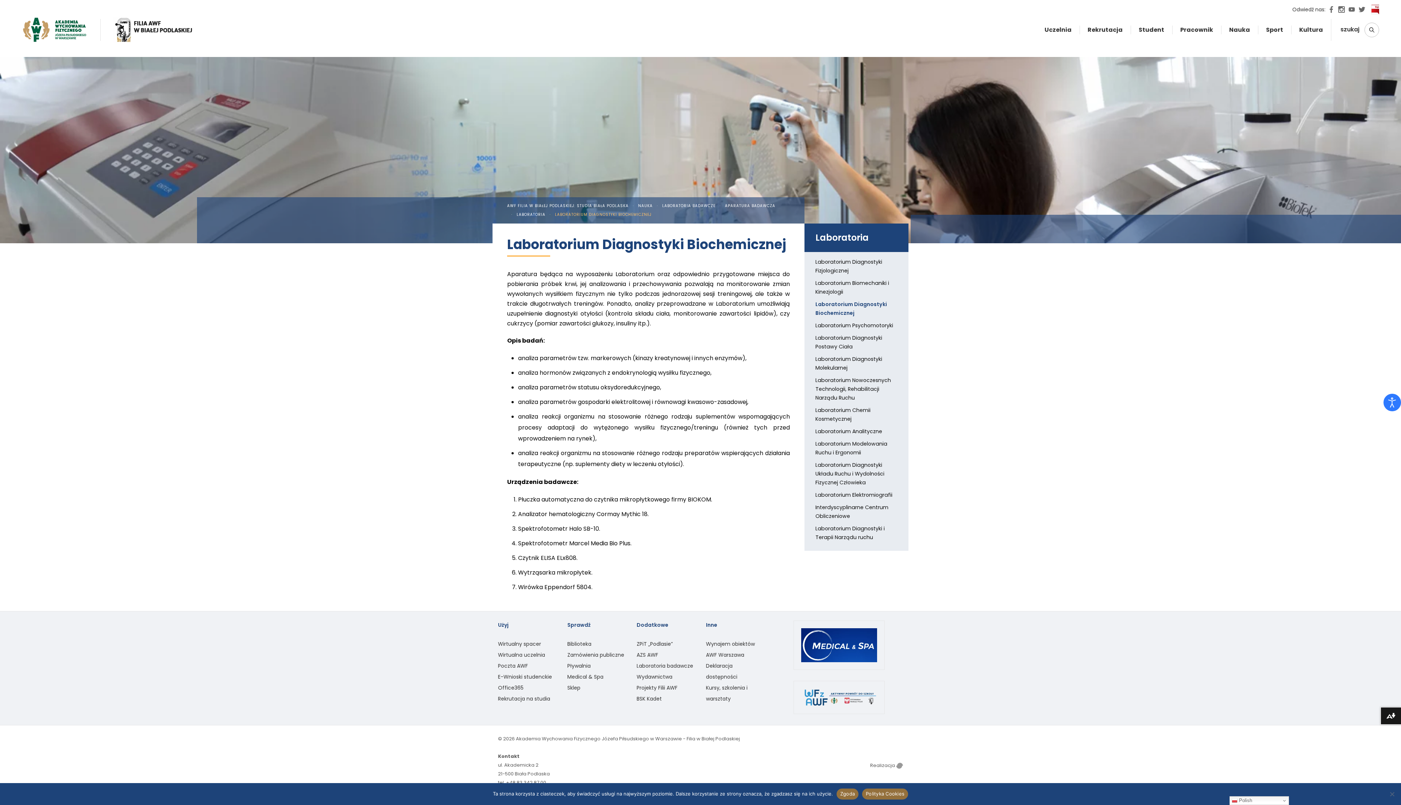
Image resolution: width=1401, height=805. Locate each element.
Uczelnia (1058, 30)
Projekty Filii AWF (657, 687)
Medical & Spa (585, 676)
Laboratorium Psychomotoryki (854, 325)
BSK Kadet (649, 698)
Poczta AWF (513, 665)
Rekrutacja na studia (524, 698)
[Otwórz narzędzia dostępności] (1392, 402)
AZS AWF (647, 655)
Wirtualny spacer (519, 644)
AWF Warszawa (725, 655)
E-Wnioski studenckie (525, 676)
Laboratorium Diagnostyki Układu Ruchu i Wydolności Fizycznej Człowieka (849, 473)
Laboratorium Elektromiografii (853, 495)
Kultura (1311, 30)
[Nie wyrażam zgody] (1392, 794)
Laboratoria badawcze (688, 206)
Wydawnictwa (654, 676)
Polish (1245, 800)
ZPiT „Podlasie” (655, 644)
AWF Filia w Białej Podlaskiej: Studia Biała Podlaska (568, 206)
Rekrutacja (1105, 30)
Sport (1274, 30)
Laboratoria (531, 214)
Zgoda (847, 794)
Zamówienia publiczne (595, 655)
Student (1151, 30)
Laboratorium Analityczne (848, 431)
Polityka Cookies (885, 794)
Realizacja (883, 765)
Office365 (511, 687)
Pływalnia (579, 665)
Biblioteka (579, 644)
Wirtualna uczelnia (521, 655)
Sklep (573, 687)
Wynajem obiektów (730, 644)
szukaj (1350, 29)
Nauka (1239, 30)
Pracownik (1196, 30)
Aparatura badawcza (750, 206)
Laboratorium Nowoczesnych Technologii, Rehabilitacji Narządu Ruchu (853, 389)
